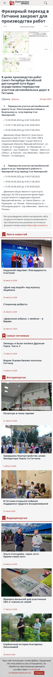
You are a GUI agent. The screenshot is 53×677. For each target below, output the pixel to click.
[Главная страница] (19, 3)
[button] (4, 2)
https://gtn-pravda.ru (37, 225)
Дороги (15, 99)
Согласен (39, 673)
